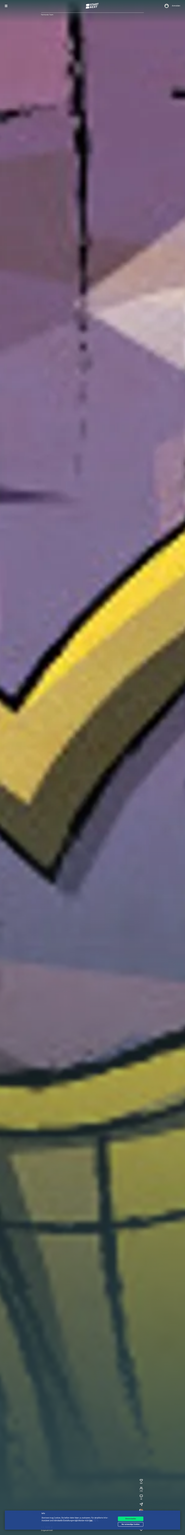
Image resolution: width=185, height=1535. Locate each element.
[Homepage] (92, 6)
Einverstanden (130, 1519)
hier (91, 1521)
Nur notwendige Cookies (131, 1524)
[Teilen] (141, 1504)
